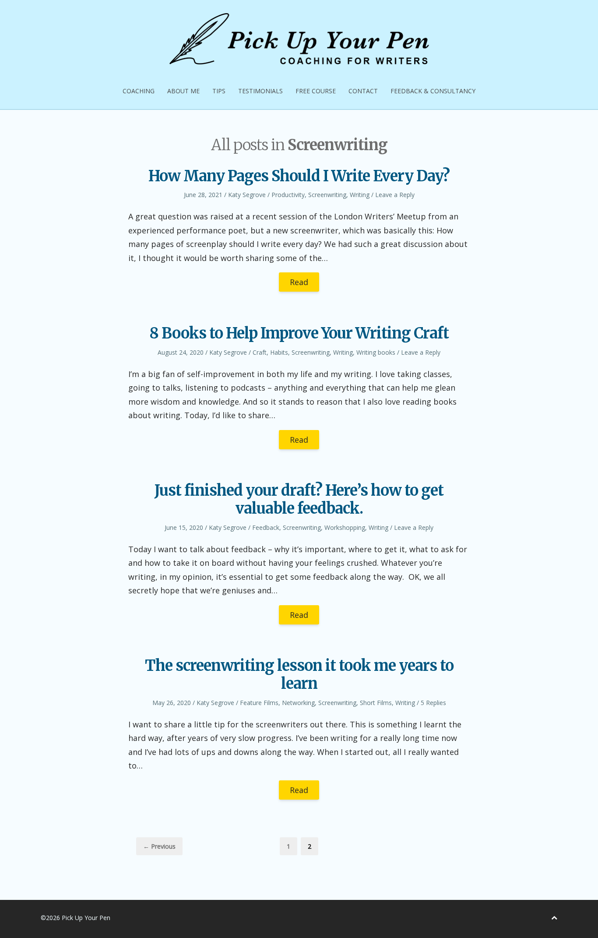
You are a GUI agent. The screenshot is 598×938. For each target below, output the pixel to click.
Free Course (315, 91)
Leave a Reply (395, 194)
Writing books (375, 352)
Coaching (139, 91)
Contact (363, 91)
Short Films (376, 702)
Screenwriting (327, 194)
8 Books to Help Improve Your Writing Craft (299, 333)
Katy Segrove (247, 194)
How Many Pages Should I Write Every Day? (299, 176)
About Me (183, 91)
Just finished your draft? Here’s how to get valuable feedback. (299, 499)
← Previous (159, 846)
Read (299, 282)
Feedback (265, 527)
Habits (279, 352)
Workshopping (344, 527)
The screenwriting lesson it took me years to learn (299, 674)
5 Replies (433, 702)
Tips (218, 91)
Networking (298, 702)
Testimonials (260, 91)
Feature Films (259, 702)
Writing (359, 194)
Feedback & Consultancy (432, 91)
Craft (260, 352)
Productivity (288, 194)
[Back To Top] (554, 917)
